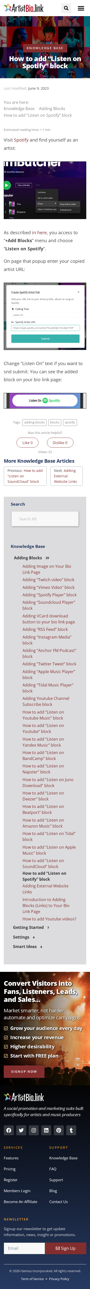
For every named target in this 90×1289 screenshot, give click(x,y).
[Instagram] (34, 1130)
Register (11, 1179)
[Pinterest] (59, 1130)
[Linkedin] (46, 1130)
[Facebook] (9, 1130)
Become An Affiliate (20, 1201)
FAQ (52, 1168)
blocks (55, 422)
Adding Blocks (52, 108)
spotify (70, 422)
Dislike (60, 442)
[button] (81, 8)
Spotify (21, 140)
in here (39, 232)
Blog (53, 1190)
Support (56, 1179)
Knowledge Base (20, 108)
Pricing (10, 1168)
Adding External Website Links (65, 476)
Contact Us (58, 1201)
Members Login (17, 1190)
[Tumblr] (71, 1130)
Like (27, 442)
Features (11, 1157)
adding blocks (34, 422)
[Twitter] (21, 1130)
